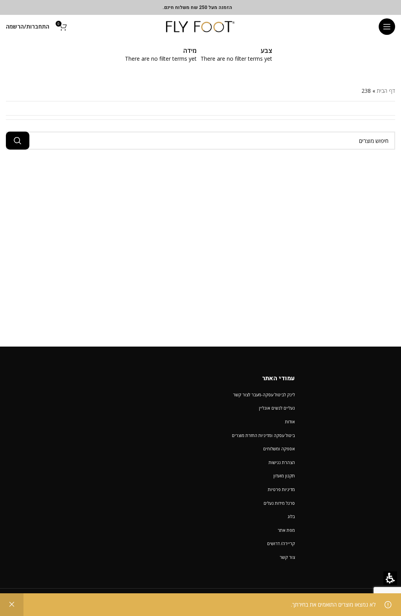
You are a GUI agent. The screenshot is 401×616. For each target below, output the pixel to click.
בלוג (291, 516)
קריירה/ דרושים (281, 543)
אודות (290, 422)
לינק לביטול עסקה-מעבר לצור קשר (264, 394)
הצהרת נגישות (282, 462)
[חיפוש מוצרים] (17, 141)
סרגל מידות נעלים (279, 503)
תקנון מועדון (284, 476)
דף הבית (386, 90)
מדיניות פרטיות (281, 489)
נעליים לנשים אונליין (277, 408)
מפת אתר (286, 530)
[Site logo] (200, 26)
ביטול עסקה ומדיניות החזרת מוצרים (263, 435)
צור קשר (287, 557)
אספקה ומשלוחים (279, 449)
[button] (387, 26)
